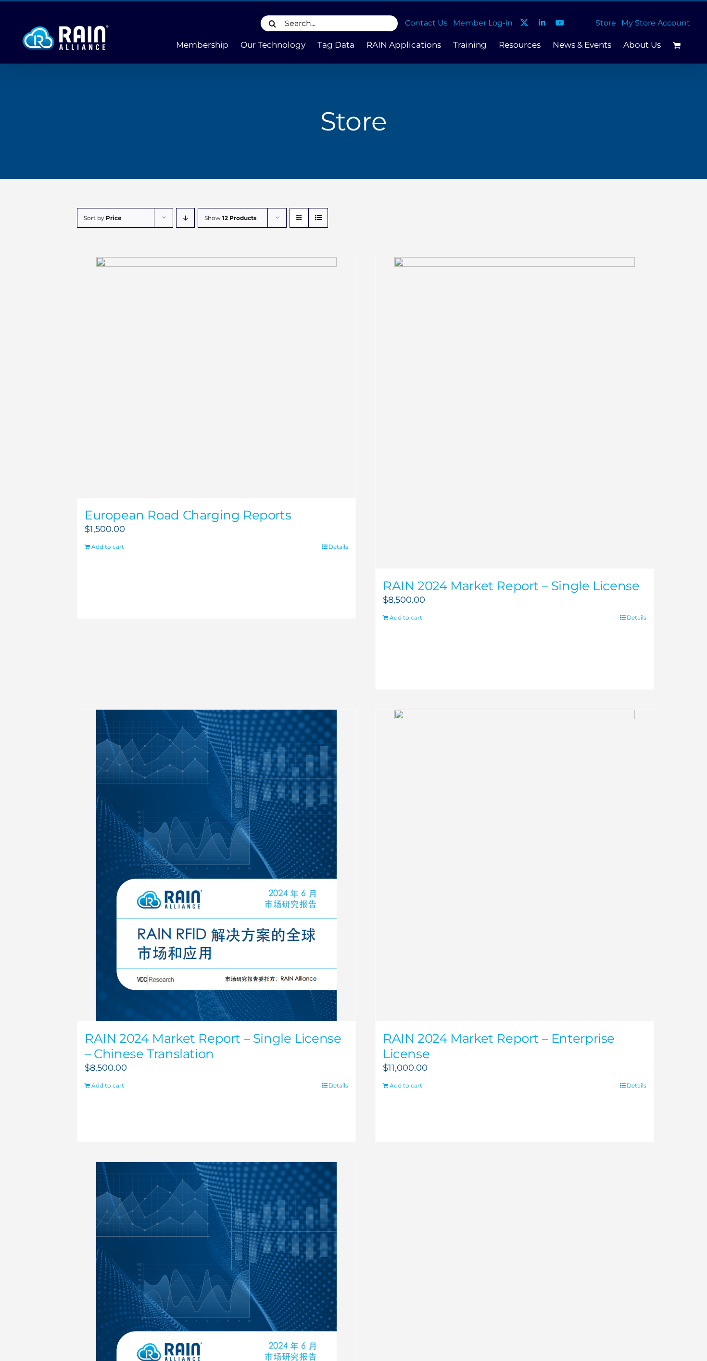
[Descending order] (185, 218)
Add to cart (107, 546)
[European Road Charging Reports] (216, 377)
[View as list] (318, 217)
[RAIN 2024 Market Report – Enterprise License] (515, 865)
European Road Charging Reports (188, 515)
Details (338, 546)
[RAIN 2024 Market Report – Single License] (515, 413)
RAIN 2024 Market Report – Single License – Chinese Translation (213, 1046)
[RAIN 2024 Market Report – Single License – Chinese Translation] (216, 865)
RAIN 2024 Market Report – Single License (511, 586)
